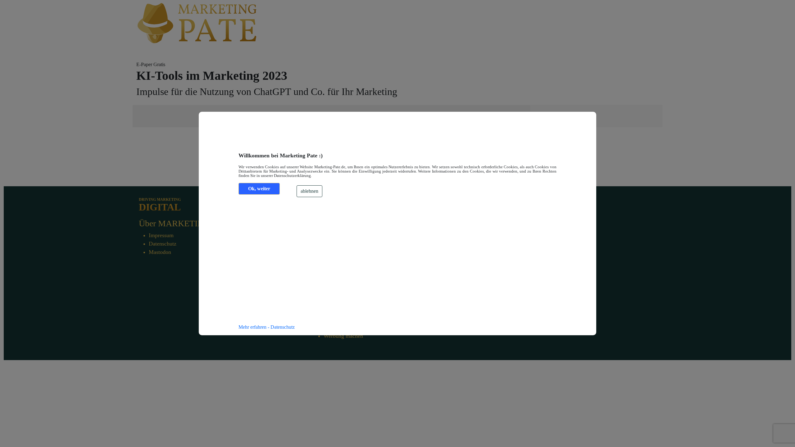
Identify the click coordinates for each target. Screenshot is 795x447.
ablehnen (309, 191)
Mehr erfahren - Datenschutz (266, 327)
